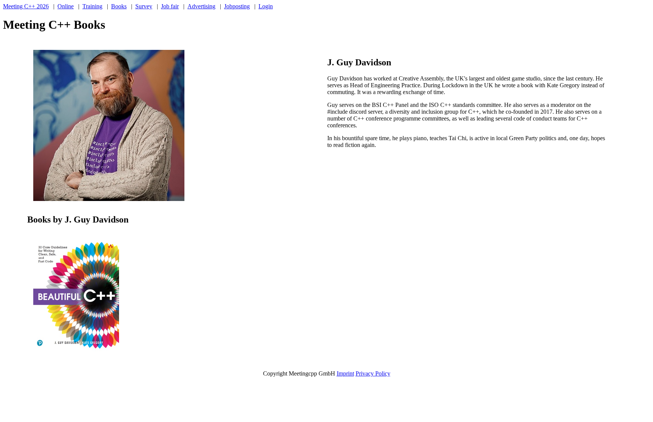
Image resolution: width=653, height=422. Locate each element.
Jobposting (237, 6)
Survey (143, 6)
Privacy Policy (373, 373)
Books (119, 6)
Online (65, 6)
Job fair (170, 6)
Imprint (345, 373)
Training (92, 6)
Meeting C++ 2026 (26, 6)
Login (265, 6)
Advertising (201, 6)
